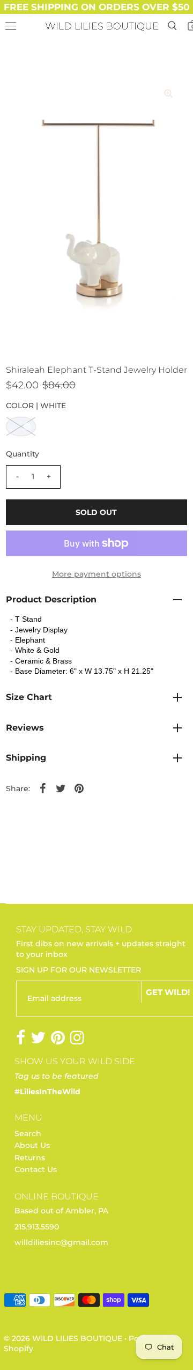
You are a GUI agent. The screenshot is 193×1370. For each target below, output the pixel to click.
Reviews (25, 728)
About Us (32, 1145)
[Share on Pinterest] (79, 788)
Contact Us (35, 1169)
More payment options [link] (96, 574)
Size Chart (29, 697)
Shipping (26, 758)
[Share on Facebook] (43, 788)
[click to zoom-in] (168, 94)
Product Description (51, 599)
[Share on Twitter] (61, 788)
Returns (29, 1157)
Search (27, 1133)
